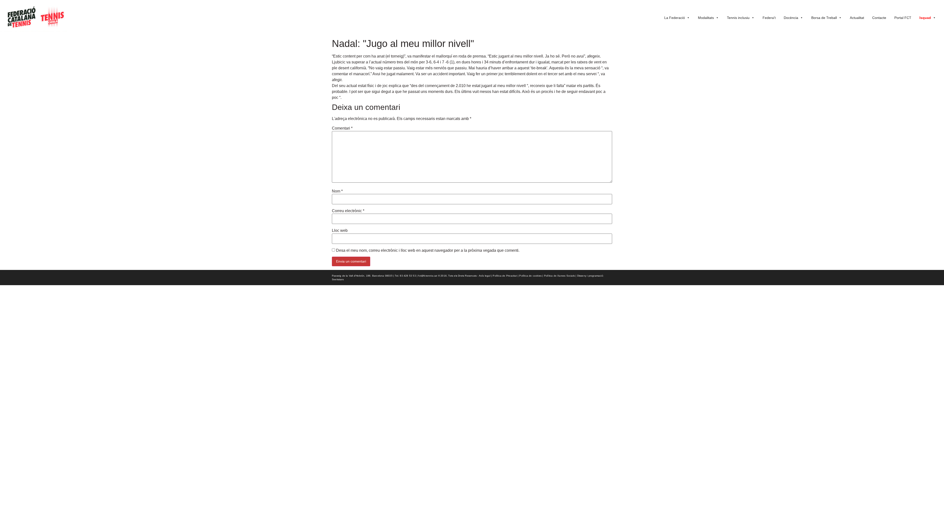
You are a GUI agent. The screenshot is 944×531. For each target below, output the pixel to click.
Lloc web (340, 231)
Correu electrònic (348, 211)
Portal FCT (902, 18)
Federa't (769, 18)
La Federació (674, 18)
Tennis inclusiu (738, 18)
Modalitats (706, 18)
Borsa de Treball (824, 18)
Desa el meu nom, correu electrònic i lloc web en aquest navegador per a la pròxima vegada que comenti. (427, 250)
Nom (337, 191)
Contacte (879, 18)
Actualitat (857, 18)
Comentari (342, 128)
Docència (791, 18)
